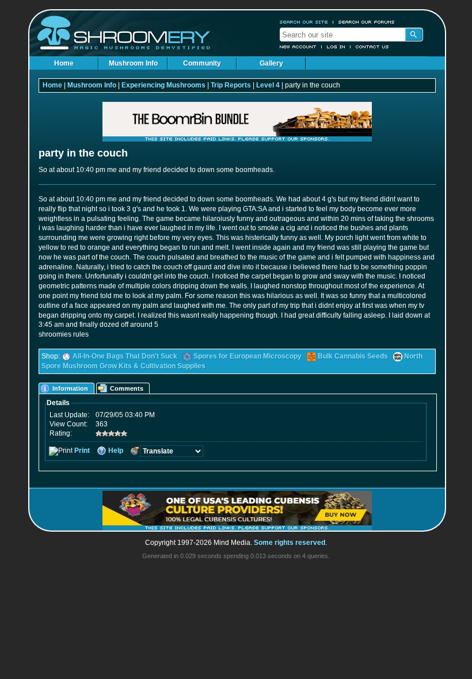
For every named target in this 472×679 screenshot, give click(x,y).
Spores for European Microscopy (247, 356)
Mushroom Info (133, 63)
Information (70, 388)
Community (202, 63)
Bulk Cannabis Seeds (353, 356)
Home (64, 63)
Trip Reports (231, 85)
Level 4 (268, 85)
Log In (336, 46)
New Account (298, 46)
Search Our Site (304, 22)
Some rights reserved (289, 543)
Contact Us (372, 46)
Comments (126, 388)
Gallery (271, 63)
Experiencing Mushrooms (163, 85)
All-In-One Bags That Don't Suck (125, 356)
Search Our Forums (366, 22)
